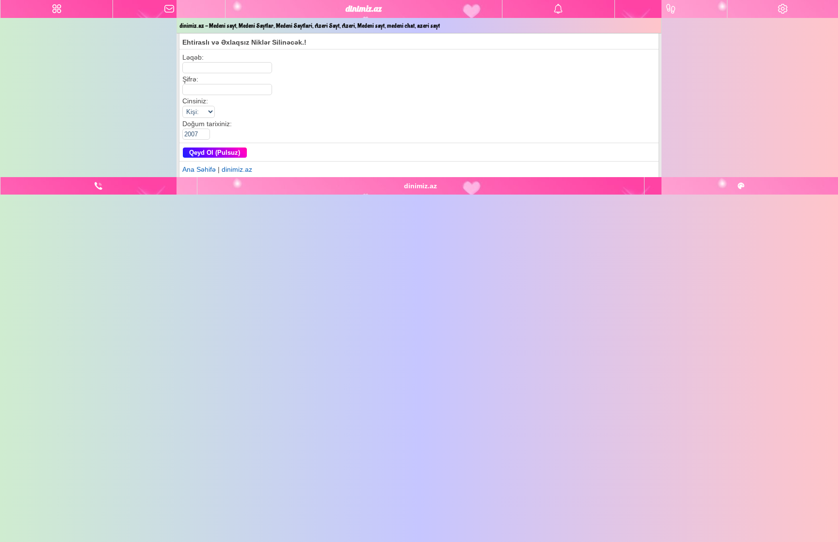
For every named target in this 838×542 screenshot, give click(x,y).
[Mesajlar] (169, 8)
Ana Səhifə (199, 169)
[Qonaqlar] (670, 8)
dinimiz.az (237, 169)
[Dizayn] (741, 186)
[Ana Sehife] (56, 8)
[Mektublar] (558, 8)
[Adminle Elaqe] (98, 186)
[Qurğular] (783, 8)
